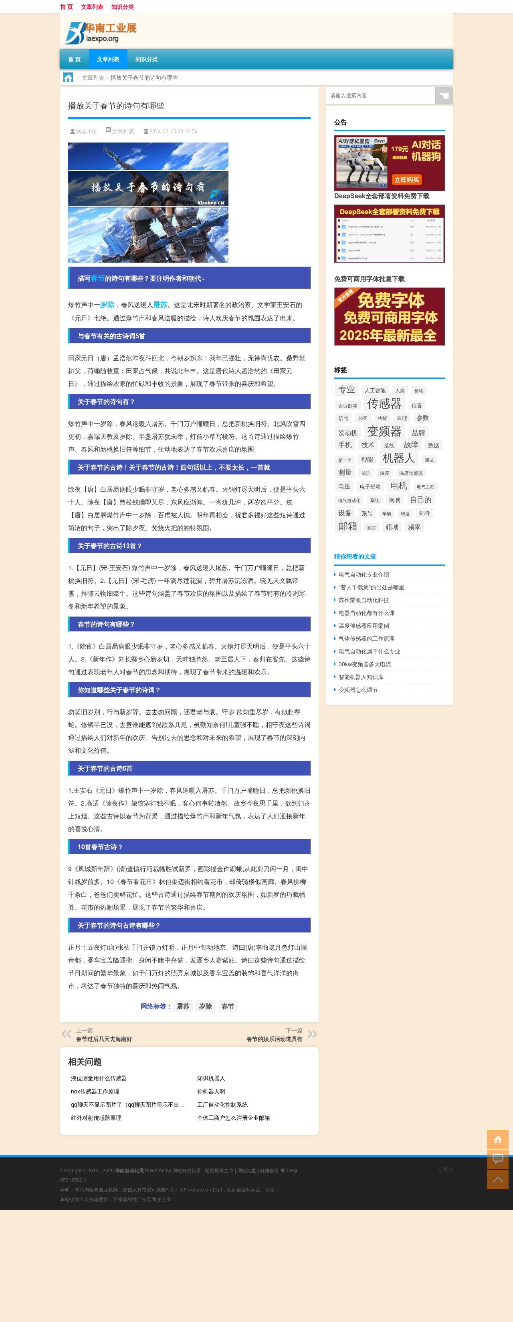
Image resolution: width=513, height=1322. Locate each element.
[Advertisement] (240, 1266)
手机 (345, 444)
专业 (346, 389)
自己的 (421, 499)
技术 (368, 444)
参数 (423, 417)
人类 (400, 390)
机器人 (399, 457)
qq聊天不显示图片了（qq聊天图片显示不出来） (130, 1104)
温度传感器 (411, 473)
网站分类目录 (186, 1170)
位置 (417, 405)
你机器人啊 (211, 1091)
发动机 (347, 432)
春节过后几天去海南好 (104, 1039)
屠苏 (160, 304)
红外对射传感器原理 (96, 1117)
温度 (385, 472)
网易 (394, 500)
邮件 (424, 513)
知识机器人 (211, 1078)
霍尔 (371, 527)
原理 (402, 418)
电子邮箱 (370, 486)
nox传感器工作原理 (95, 1091)
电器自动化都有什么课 (367, 613)
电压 (344, 486)
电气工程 (425, 487)
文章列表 (92, 6)
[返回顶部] (496, 1179)
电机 (398, 485)
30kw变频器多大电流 (365, 664)
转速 (405, 513)
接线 (389, 445)
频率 (414, 526)
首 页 (66, 6)
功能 (382, 418)
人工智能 (375, 390)
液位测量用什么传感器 (99, 1078)
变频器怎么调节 (358, 689)
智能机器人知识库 (361, 677)
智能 (367, 459)
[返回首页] (496, 1139)
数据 (433, 445)
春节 (98, 278)
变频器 (384, 430)
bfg (93, 132)
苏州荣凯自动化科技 (364, 600)
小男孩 (445, 1168)
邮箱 (347, 525)
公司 (363, 417)
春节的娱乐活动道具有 (274, 1039)
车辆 (386, 513)
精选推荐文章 (219, 1170)
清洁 (366, 473)
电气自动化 (349, 500)
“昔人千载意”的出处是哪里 (371, 587)
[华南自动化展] (102, 16)
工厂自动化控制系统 (222, 1104)
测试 (429, 459)
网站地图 (246, 1170)
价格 (418, 390)
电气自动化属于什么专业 (369, 651)
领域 (392, 526)
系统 (375, 499)
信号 (343, 418)
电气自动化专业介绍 (364, 574)
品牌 (418, 432)
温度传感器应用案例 (364, 625)
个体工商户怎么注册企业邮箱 (233, 1117)
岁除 (107, 304)
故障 (411, 444)
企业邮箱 (347, 405)
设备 (345, 512)
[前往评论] (496, 1159)
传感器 (384, 402)
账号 (367, 513)
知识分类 (122, 6)
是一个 (344, 460)
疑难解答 (269, 1170)
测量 (345, 472)
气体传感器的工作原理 (367, 638)
